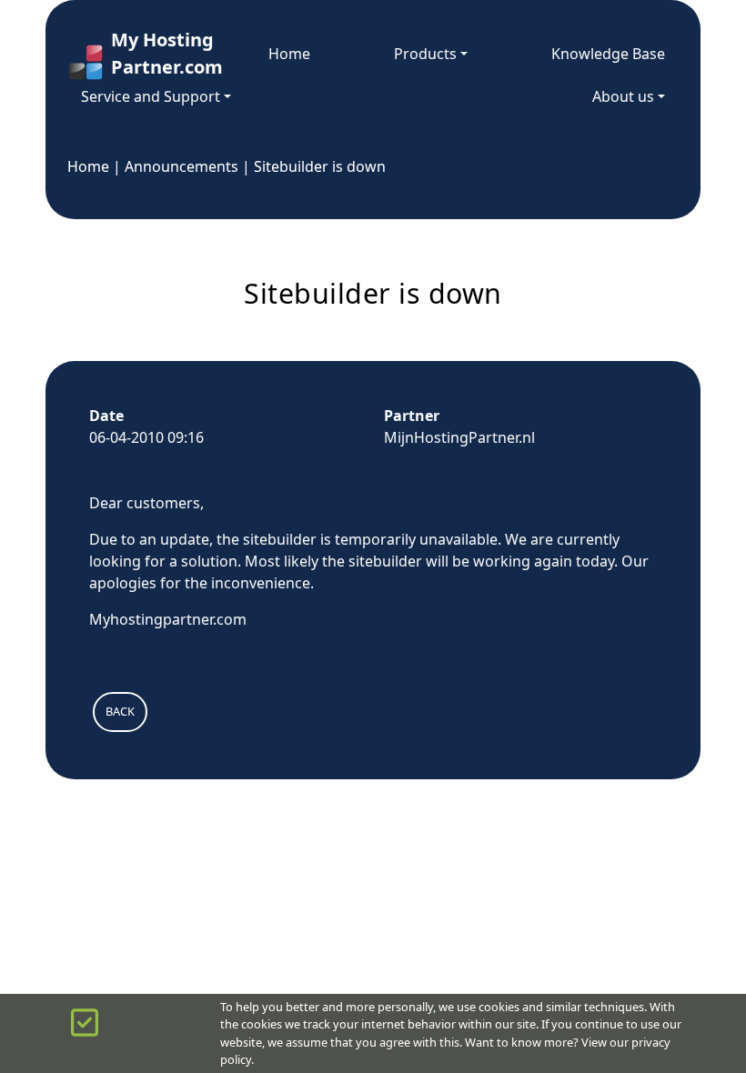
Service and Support (150, 96)
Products (425, 54)
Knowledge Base (608, 54)
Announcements (181, 166)
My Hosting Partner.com (147, 53)
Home (289, 54)
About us (623, 96)
